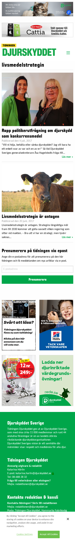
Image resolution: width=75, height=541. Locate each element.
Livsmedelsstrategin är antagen (30, 216)
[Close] (68, 519)
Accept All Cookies (49, 534)
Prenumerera (37, 280)
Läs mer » (67, 157)
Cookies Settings (25, 534)
